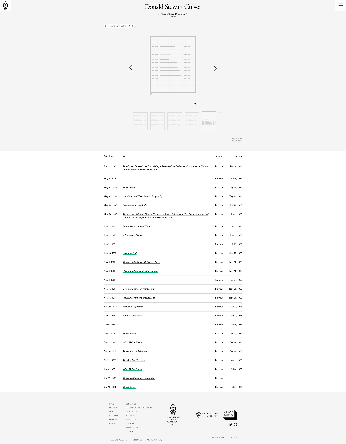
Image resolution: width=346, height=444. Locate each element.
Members (113, 26)
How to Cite (131, 420)
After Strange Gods (132, 316)
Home (105, 26)
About (112, 424)
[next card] (271, 69)
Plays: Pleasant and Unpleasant (138, 298)
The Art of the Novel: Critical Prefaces (141, 262)
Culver (124, 26)
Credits (129, 431)
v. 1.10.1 (234, 437)
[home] (5, 5)
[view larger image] (173, 71)
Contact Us (131, 404)
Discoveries (114, 416)
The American (130, 334)
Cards (131, 26)
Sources (113, 420)
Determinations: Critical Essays (138, 289)
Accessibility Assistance (118, 440)
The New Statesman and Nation (139, 378)
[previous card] (75, 69)
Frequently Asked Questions (139, 408)
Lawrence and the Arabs (135, 205)
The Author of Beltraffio (135, 351)
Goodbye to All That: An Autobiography (142, 197)
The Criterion (129, 188)
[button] (340, 5)
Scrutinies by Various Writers (137, 227)
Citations (130, 424)
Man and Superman (133, 307)
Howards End (130, 253)
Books (112, 412)
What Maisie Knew (132, 343)
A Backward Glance (132, 235)
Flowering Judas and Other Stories (140, 271)
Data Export (131, 412)
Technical (130, 416)
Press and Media (133, 427)
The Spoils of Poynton (134, 360)
